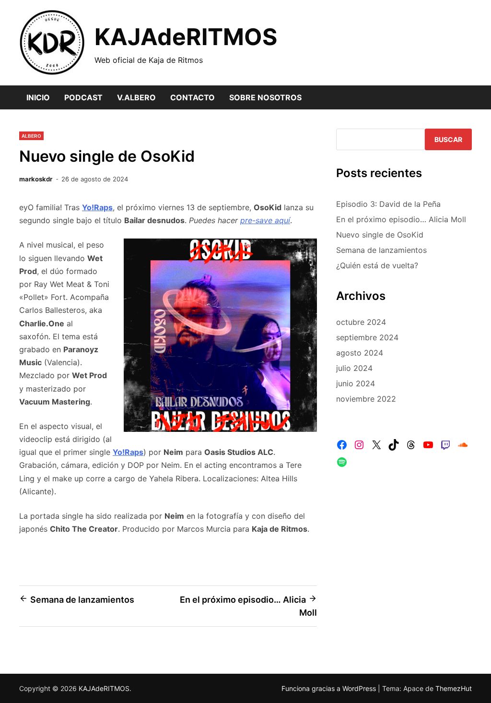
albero (31, 136)
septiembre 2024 (367, 337)
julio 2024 (354, 368)
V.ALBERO (136, 97)
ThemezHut (453, 688)
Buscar (448, 139)
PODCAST (83, 97)
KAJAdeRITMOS (185, 37)
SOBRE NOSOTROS (265, 97)
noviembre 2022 (366, 399)
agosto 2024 (359, 352)
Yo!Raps (128, 452)
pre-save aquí (265, 220)
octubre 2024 (361, 322)
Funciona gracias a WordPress (329, 688)
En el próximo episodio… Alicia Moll (401, 219)
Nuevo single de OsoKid (379, 234)
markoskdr (35, 179)
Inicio (38, 97)
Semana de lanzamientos (381, 250)
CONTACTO (192, 97)
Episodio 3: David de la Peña (388, 204)
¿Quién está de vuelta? (377, 265)
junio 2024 (355, 383)
